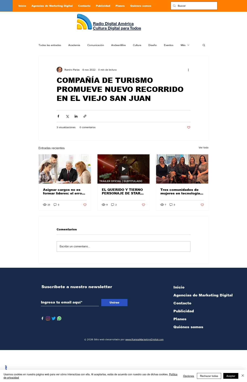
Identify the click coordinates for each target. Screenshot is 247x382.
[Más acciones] (188, 70)
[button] (204, 45)
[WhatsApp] (59, 318)
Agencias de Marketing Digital (192, 295)
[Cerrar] (242, 376)
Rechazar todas (209, 376)
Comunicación (95, 45)
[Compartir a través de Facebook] (58, 116)
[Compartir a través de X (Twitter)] (67, 116)
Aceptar (230, 376)
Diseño (152, 45)
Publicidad (183, 311)
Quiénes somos (188, 327)
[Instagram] (48, 318)
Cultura (137, 45)
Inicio (178, 287)
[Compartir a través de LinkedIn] (76, 116)
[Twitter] (54, 318)
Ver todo (203, 147)
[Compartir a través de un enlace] (85, 116)
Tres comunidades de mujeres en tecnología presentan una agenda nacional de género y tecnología (180, 191)
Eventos (168, 45)
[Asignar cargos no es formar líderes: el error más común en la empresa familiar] (65, 169)
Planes (179, 319)
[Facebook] (42, 318)
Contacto (182, 303)
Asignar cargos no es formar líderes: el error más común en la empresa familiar (63, 191)
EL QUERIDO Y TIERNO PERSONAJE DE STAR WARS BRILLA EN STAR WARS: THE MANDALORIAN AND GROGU (122, 191)
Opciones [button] (188, 376)
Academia (74, 45)
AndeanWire (118, 45)
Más (183, 45)
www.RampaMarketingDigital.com (144, 339)
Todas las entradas (50, 45)
